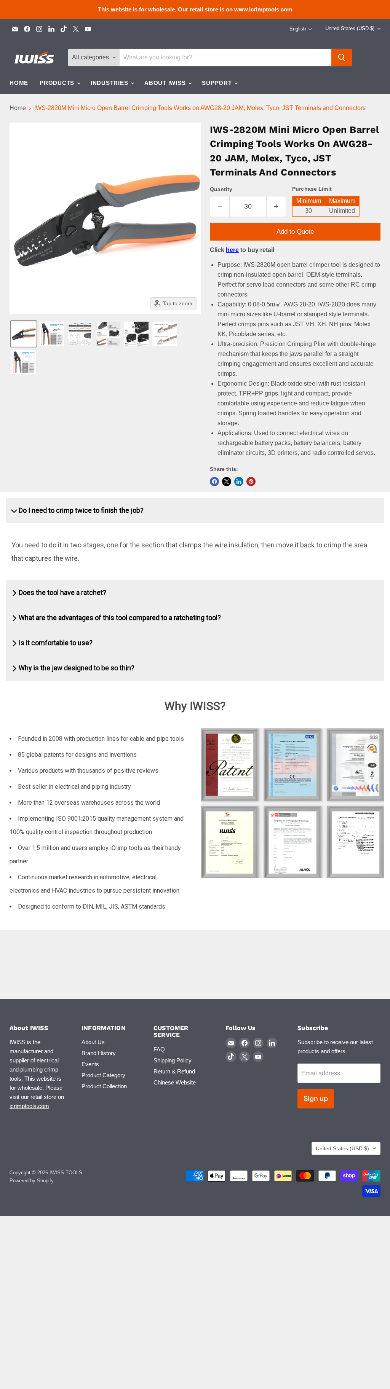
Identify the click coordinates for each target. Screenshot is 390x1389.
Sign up (316, 1098)
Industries (110, 83)
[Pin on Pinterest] (251, 481)
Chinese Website (174, 1082)
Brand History (99, 1053)
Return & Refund (174, 1071)
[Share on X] (226, 481)
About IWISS (165, 83)
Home (19, 83)
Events (90, 1064)
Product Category (103, 1075)
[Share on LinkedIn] (238, 481)
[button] (301, 29)
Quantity (221, 189)
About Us (93, 1042)
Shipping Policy (172, 1060)
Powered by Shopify (32, 1180)
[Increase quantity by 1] (276, 206)
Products (58, 83)
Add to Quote (295, 231)
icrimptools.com (29, 1106)
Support (217, 83)
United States (349, 28)
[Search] (341, 57)
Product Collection (104, 1086)
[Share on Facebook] (214, 481)
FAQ (159, 1049)
